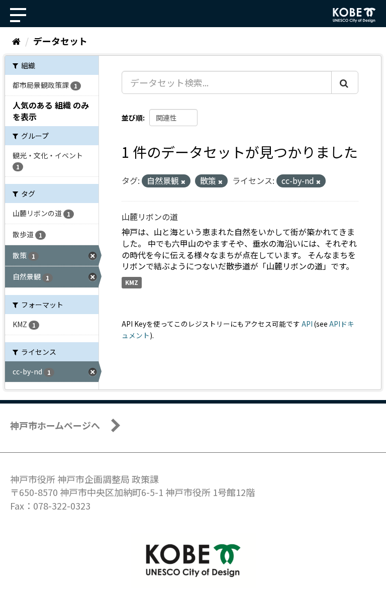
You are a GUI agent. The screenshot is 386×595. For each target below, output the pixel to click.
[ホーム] (16, 40)
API (307, 324)
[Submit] (344, 82)
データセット (60, 40)
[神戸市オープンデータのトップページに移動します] (354, 15)
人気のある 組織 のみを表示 (51, 111)
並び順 (132, 118)
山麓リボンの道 (150, 217)
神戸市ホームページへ (55, 425)
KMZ (131, 282)
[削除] (183, 181)
